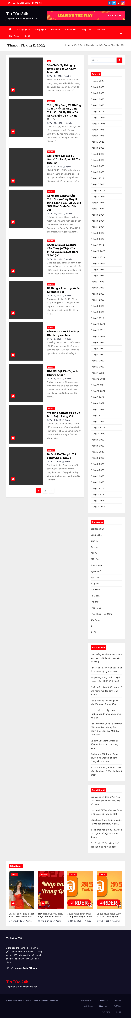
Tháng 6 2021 (97, 403)
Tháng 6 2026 (97, 87)
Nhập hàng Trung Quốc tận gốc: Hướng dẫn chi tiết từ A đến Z (79, 916)
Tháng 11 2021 (97, 385)
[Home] (10, 29)
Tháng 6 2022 (97, 342)
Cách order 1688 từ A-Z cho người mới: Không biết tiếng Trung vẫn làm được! (104, 758)
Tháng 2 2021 (97, 409)
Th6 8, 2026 (46, 921)
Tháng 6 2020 (97, 458)
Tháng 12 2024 (98, 184)
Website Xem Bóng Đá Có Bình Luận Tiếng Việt (63, 414)
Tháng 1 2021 (97, 415)
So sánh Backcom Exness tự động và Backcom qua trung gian (104, 744)
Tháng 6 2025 (97, 148)
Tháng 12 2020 (98, 421)
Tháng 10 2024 (98, 196)
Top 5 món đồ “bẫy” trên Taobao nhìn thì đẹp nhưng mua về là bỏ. (106, 714)
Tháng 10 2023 (98, 263)
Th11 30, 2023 (56, 76)
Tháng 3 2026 (97, 99)
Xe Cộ (27, 36)
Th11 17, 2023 (56, 167)
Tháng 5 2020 (97, 464)
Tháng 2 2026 (97, 105)
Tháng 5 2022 (97, 348)
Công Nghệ (40, 29)
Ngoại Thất (96, 571)
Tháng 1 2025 (97, 178)
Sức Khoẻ (95, 589)
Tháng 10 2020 (98, 433)
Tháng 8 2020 (97, 445)
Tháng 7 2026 (97, 81)
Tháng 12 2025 (98, 117)
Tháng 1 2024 (97, 245)
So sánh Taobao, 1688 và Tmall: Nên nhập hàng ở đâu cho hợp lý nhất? (106, 771)
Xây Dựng (95, 620)
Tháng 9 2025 (97, 129)
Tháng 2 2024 (97, 239)
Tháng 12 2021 (98, 379)
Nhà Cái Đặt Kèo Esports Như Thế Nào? (62, 372)
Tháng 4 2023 (97, 300)
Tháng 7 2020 (97, 452)
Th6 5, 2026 (105, 921)
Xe (49, 61)
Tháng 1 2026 (97, 111)
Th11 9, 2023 (55, 295)
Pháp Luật (86, 29)
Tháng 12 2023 (98, 251)
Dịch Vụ (94, 541)
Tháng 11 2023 (98, 257)
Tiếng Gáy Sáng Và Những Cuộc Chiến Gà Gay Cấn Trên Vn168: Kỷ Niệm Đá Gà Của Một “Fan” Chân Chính (64, 112)
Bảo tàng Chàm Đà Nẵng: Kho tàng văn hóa (63, 333)
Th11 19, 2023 (56, 123)
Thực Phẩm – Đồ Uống (101, 614)
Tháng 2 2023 (97, 312)
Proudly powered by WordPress (19, 1000)
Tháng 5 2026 (97, 93)
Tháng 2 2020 (97, 482)
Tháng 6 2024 (97, 215)
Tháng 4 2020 (97, 470)
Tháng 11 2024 (98, 190)
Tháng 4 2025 (97, 160)
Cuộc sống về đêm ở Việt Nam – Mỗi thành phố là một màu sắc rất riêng (106, 658)
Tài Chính (95, 595)
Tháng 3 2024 (97, 233)
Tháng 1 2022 (97, 373)
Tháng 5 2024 (97, 221)
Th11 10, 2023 (56, 213)
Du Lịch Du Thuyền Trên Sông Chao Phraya (62, 455)
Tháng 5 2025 (97, 154)
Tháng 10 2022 (98, 336)
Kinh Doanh (70, 29)
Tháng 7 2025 (97, 142)
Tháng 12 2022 (98, 324)
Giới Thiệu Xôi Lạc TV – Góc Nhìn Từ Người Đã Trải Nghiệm (64, 159)
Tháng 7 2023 (97, 281)
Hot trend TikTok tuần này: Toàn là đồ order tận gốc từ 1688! (50, 916)
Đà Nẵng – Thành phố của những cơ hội (63, 289)
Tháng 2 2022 (97, 366)
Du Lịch (50, 284)
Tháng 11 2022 (98, 330)
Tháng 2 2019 (97, 500)
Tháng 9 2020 (97, 439)
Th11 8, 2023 (55, 339)
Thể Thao (101, 29)
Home (67, 45)
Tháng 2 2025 (97, 172)
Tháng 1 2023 (97, 318)
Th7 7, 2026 (16, 921)
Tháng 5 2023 (97, 294)
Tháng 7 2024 (97, 208)
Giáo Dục (55, 29)
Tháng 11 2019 (97, 494)
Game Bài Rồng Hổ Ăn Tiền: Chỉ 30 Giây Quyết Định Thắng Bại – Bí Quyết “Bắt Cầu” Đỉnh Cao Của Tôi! (64, 202)
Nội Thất (95, 577)
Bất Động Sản (23, 29)
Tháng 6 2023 (97, 287)
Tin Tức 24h (17, 13)
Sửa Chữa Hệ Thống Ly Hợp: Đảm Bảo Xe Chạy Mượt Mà (61, 68)
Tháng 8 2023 (97, 275)
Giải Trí (50, 101)
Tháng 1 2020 (97, 488)
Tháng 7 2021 (97, 397)
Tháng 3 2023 (97, 306)
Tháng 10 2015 (98, 506)
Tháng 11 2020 (98, 427)
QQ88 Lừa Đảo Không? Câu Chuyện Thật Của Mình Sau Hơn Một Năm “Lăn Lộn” (62, 250)
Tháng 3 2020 (97, 476)
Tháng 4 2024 (97, 227)
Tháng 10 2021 (98, 391)
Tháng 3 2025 (97, 166)
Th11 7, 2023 (55, 420)
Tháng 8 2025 (97, 135)
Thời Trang (14, 36)
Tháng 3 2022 (97, 360)
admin (69, 76)
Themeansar (53, 1000)
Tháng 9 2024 (97, 202)
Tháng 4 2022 (97, 354)
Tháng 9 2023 (97, 269)
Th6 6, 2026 (75, 921)
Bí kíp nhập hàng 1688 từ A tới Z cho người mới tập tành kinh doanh (106, 691)
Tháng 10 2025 (98, 123)
